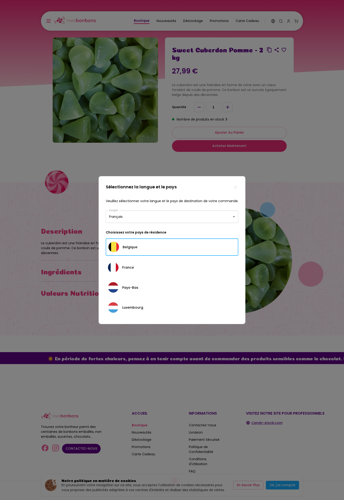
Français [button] (116, 216)
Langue (113, 210)
